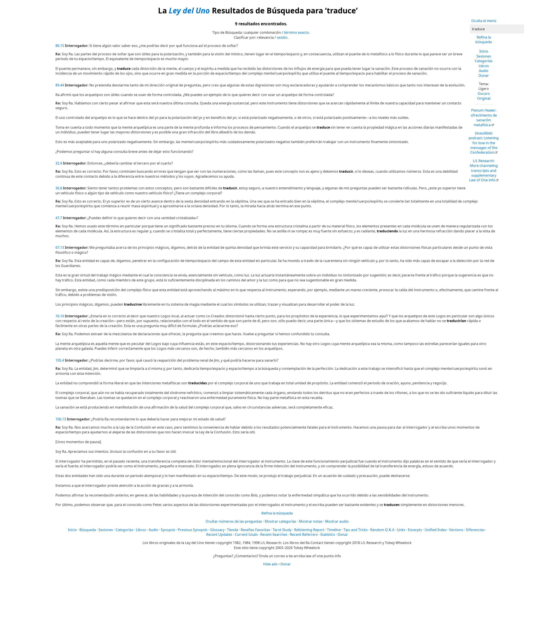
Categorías (484, 61)
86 (57, 45)
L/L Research (483, 170)
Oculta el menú (483, 20)
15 (62, 45)
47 (57, 217)
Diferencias (475, 529)
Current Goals (246, 534)
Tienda (232, 529)
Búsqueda (87, 529)
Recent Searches (273, 534)
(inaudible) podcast (484, 143)
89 (57, 85)
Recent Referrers (304, 534)
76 (57, 316)
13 (62, 247)
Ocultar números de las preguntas (234, 521)
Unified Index (435, 529)
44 (62, 85)
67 (57, 247)
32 (57, 163)
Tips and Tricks (355, 529)
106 (58, 419)
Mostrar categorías (280, 521)
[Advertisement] (277, 600)
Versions (456, 529)
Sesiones (484, 56)
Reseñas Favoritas (255, 529)
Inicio (483, 51)
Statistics (327, 534)
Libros (484, 66)
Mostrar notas (310, 521)
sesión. (282, 37)
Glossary (217, 529)
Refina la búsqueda (483, 39)
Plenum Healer (484, 117)
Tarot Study (282, 529)
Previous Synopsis (193, 529)
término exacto (296, 32)
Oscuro (484, 93)
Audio (483, 70)
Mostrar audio (337, 521)
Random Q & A (382, 529)
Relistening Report (309, 529)
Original (483, 98)
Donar (483, 75)
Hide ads (270, 564)
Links (401, 529)
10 (62, 316)
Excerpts (415, 529)
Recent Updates (219, 534)
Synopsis (168, 529)
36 (57, 188)
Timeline (334, 529)
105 (58, 360)
